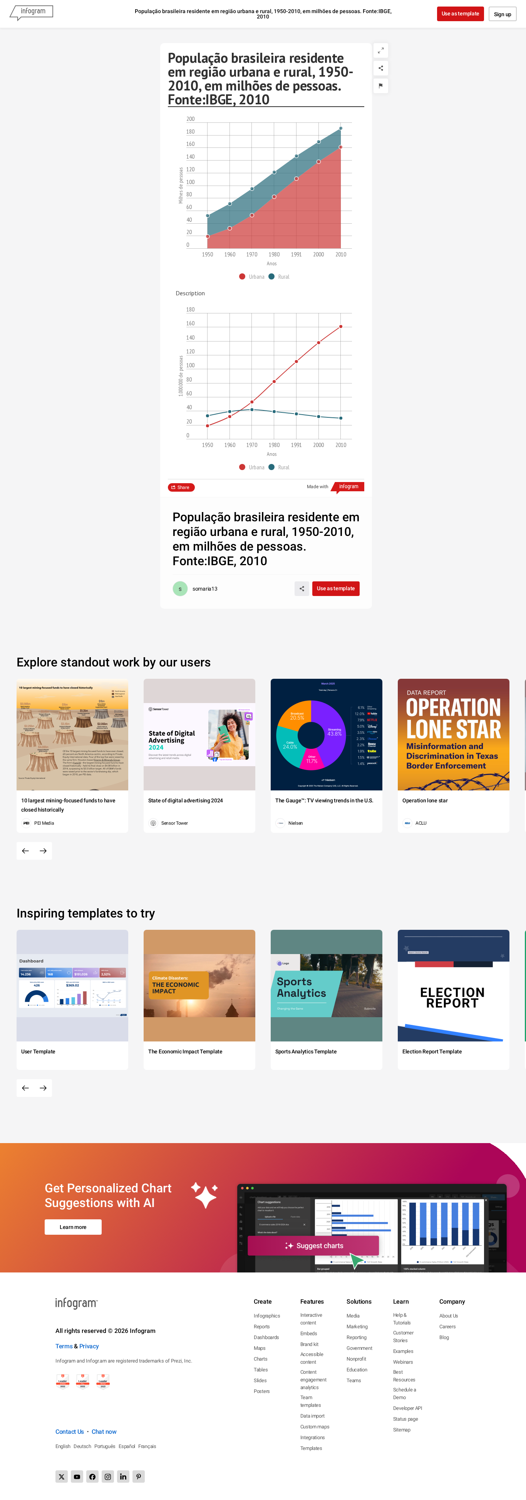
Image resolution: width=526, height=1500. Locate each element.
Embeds (308, 1333)
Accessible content (311, 1358)
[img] (274, 182)
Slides (260, 1380)
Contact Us (69, 1431)
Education (357, 1370)
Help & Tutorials (402, 1319)
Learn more (73, 1227)
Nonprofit (356, 1359)
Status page (405, 1419)
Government (359, 1348)
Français (147, 1446)
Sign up (502, 14)
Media (353, 1316)
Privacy (89, 1346)
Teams (354, 1380)
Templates (311, 1448)
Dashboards (266, 1337)
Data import (312, 1416)
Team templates (310, 1401)
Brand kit (309, 1344)
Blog (444, 1337)
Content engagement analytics (313, 1379)
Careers (447, 1326)
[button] (253, 276)
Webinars (403, 1362)
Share (183, 487)
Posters (262, 1391)
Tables (261, 1370)
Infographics (267, 1316)
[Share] (381, 68)
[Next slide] (43, 851)
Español (127, 1446)
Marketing (357, 1326)
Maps (260, 1348)
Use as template (461, 13)
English (62, 1446)
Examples (403, 1351)
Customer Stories (403, 1336)
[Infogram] (31, 13)
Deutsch (82, 1446)
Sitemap (401, 1430)
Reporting (356, 1337)
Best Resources (404, 1376)
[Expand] (381, 50)
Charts (260, 1359)
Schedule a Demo (404, 1393)
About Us (448, 1316)
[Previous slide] (25, 851)
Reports (262, 1326)
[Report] (381, 86)
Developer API (407, 1408)
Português (105, 1446)
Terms (64, 1346)
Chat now (104, 1431)
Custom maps (315, 1427)
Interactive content (311, 1319)
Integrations (312, 1437)
